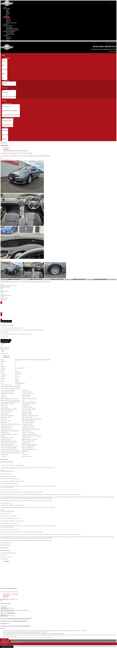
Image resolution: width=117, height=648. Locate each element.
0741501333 (4, 639)
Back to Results (5, 341)
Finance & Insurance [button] (9, 31)
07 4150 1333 (112, 51)
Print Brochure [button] (13, 588)
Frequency (3, 606)
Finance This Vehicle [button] (6, 321)
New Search (5, 149)
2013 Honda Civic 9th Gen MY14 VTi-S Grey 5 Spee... (17, 153)
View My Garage (15, 150)
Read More (3, 545)
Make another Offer (6, 340)
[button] (58, 628)
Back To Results (6, 147)
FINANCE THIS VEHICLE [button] (7, 646)
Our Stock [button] (6, 17)
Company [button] (5, 35)
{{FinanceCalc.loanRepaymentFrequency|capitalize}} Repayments (15, 610)
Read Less (8, 545)
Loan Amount (3, 607)
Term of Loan (3, 613)
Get (6, 561)
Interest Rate (3, 614)
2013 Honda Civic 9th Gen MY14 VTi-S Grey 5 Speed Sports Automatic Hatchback (25, 156)
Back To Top (5, 596)
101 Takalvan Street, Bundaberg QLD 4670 (103, 49)
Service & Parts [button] (8, 25)
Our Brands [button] (6, 8)
